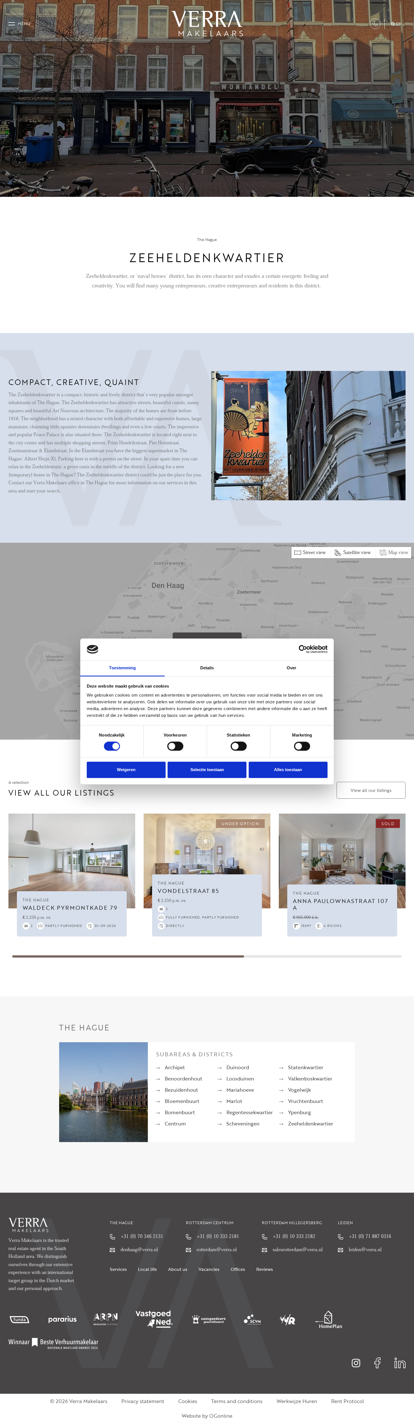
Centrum (175, 1123)
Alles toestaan (288, 769)
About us (177, 1269)
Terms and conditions (236, 1401)
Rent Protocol (347, 1401)
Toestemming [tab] (122, 667)
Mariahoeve (240, 1089)
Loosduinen (240, 1078)
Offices (238, 1269)
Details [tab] (207, 667)
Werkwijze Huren (297, 1401)
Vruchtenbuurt (305, 1101)
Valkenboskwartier (310, 1078)
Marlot (234, 1101)
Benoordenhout (183, 1078)
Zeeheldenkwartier (310, 1123)
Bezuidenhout (181, 1089)
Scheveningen (242, 1123)
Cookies (187, 1401)
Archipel (175, 1067)
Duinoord (237, 1067)
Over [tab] (291, 667)
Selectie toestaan (207, 769)
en (399, 23)
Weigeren (126, 769)
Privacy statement (142, 1401)
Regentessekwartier (249, 1112)
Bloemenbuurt (182, 1101)
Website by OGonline (207, 1415)
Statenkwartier (305, 1067)
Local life (147, 1269)
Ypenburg (299, 1112)
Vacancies (209, 1269)
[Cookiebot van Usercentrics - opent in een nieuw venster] (303, 649)
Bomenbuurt (180, 1112)
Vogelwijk (299, 1089)
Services (118, 1269)
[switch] (175, 746)
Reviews (264, 1269)
